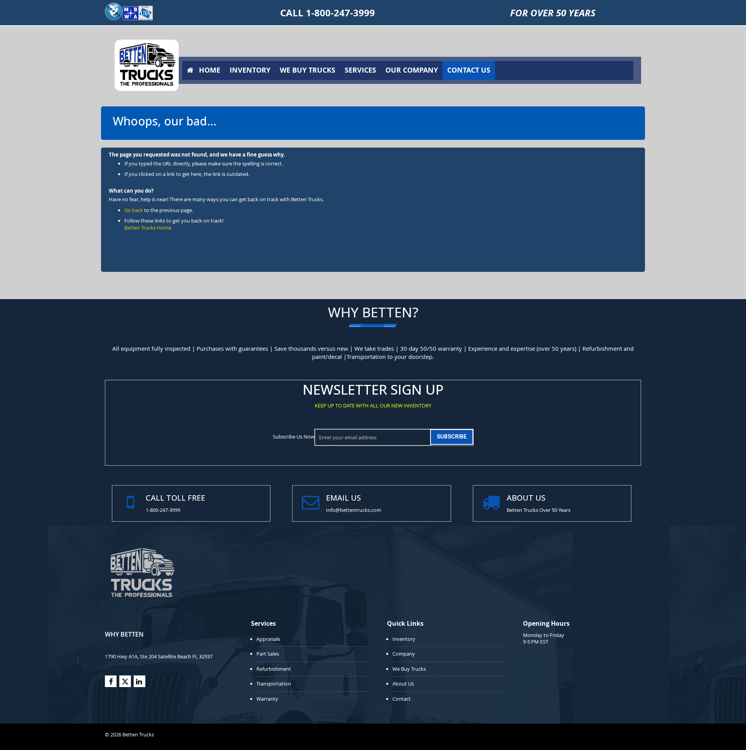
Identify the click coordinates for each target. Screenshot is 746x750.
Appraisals (268, 638)
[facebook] (111, 681)
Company (403, 653)
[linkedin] (139, 681)
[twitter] (125, 681)
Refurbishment (273, 668)
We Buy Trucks (409, 668)
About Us (403, 683)
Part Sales (267, 653)
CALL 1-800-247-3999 (327, 12)
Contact (401, 698)
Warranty (267, 698)
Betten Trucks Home (147, 227)
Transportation (273, 683)
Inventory (403, 638)
